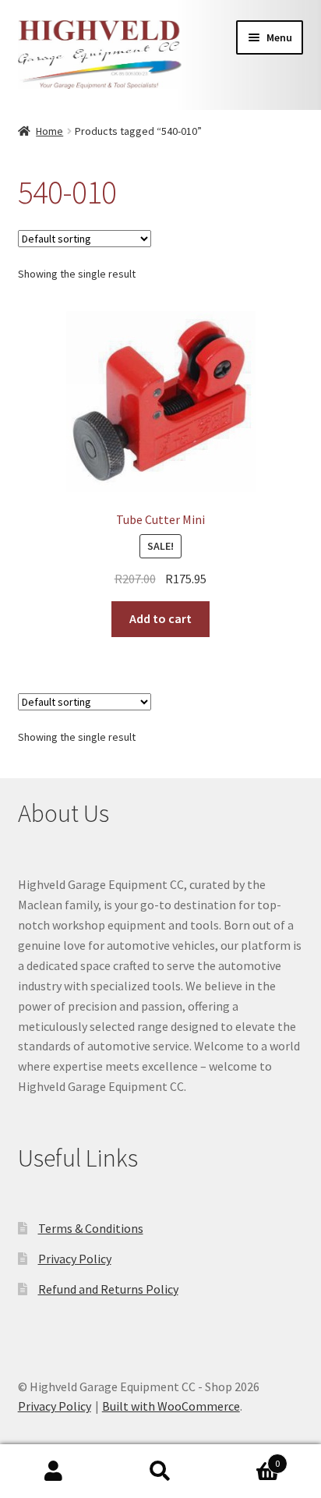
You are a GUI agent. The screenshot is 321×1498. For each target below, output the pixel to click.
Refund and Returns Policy (108, 1289)
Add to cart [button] (160, 618)
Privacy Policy (74, 1258)
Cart (247, 1458)
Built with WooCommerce (171, 1406)
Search (160, 1471)
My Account (53, 1471)
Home (49, 131)
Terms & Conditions (90, 1228)
